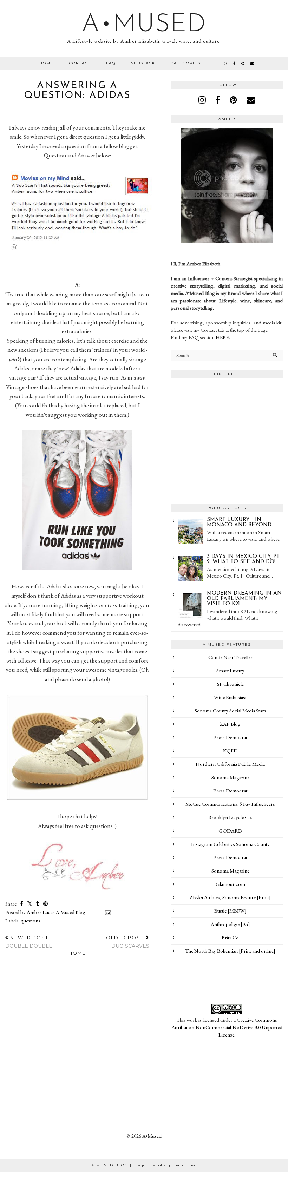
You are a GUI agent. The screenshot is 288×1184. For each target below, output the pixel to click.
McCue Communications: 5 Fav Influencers (230, 804)
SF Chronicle (230, 683)
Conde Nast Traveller (230, 657)
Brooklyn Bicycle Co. (230, 817)
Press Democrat (230, 737)
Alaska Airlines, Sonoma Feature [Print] (230, 897)
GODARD (230, 830)
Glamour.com (230, 884)
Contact (80, 63)
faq (111, 63)
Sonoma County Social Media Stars (230, 710)
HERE (222, 337)
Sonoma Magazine (230, 777)
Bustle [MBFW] (230, 910)
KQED (230, 750)
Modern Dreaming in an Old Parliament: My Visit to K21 (244, 599)
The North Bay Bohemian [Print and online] (230, 950)
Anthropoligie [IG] (230, 924)
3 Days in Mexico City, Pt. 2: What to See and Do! (243, 559)
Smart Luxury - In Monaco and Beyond (239, 522)
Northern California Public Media (230, 764)
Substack (143, 63)
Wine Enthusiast (230, 697)
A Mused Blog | (144, 1165)
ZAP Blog (230, 724)
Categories (186, 63)
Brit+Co (230, 937)
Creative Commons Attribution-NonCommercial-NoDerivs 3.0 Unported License (226, 1027)
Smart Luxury (230, 670)
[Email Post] (106, 912)
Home (46, 63)
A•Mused (144, 25)
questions (30, 920)
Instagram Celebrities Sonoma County (230, 844)
